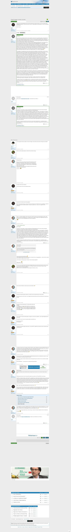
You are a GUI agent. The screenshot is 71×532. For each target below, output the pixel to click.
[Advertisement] (33, 279)
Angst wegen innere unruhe (18, 19)
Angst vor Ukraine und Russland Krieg (20, 513)
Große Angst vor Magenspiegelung (19, 500)
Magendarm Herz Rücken (18, 509)
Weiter (47, 437)
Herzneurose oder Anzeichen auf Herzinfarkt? (21, 507)
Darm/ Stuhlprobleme (17, 494)
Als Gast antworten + (14, 21)
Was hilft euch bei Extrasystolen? (19, 496)
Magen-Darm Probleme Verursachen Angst (21, 511)
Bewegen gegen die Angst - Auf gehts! (20, 515)
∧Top (69, 531)
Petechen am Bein (16, 502)
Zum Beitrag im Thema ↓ (20, 84)
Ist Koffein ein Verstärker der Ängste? (20, 498)
